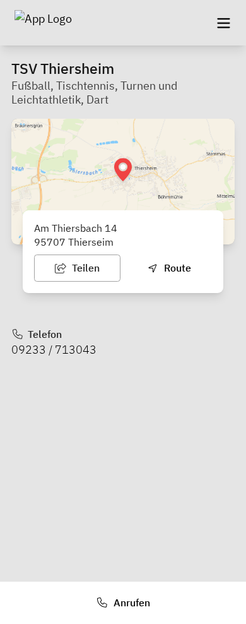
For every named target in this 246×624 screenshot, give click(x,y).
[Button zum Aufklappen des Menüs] (223, 22)
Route (176, 267)
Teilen (84, 267)
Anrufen (130, 602)
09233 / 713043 (54, 349)
